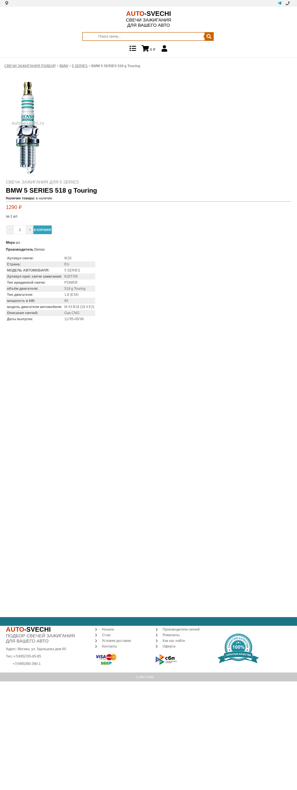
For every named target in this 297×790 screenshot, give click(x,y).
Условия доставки (116, 641)
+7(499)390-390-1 (27, 664)
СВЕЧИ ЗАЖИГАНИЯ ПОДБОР (30, 66)
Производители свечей (181, 629)
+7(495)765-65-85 (27, 656)
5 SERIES (80, 66)
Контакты (109, 646)
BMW (64, 66)
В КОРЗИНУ (42, 230)
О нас (106, 635)
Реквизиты (171, 635)
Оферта (169, 646)
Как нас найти (174, 641)
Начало (108, 629)
